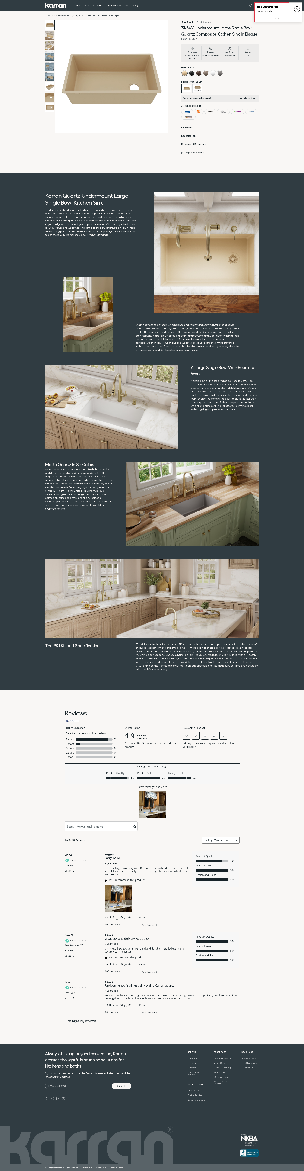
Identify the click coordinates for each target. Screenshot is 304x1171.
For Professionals (112, 5)
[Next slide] (165, 76)
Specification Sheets (220, 1083)
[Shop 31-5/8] (187, 111)
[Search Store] (251, 5)
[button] (186, 735)
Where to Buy (131, 5)
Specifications (189, 136)
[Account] (257, 5)
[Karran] (55, 5)
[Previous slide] (58, 76)
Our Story (192, 1059)
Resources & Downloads (193, 144)
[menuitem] (251, 5)
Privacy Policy (87, 1168)
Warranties (219, 1072)
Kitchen (77, 5)
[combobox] (224, 840)
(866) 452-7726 (249, 1059)
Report (142, 917)
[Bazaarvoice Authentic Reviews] (72, 721)
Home (47, 16)
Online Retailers (196, 1095)
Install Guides (220, 1063)
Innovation (193, 1063)
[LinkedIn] (57, 1098)
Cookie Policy (101, 1168)
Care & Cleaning (222, 1068)
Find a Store (194, 1091)
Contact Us (247, 1068)
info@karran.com (250, 1063)
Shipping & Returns (193, 1073)
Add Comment (149, 925)
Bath (86, 5)
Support (96, 5)
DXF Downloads (222, 1077)
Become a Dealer (197, 1100)
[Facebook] (46, 1098)
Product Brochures (223, 1059)
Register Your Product (195, 153)
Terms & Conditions (118, 1168)
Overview (186, 128)
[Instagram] (52, 1098)
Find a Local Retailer (248, 98)
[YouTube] (63, 1098)
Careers (192, 1068)
